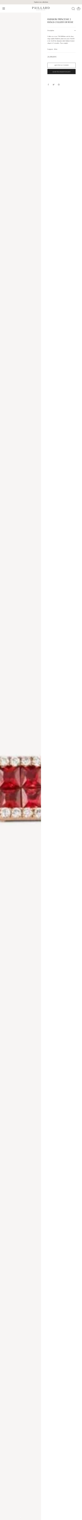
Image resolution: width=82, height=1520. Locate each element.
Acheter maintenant (61, 72)
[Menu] (3, 8)
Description (50, 30)
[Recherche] (73, 8)
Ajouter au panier (61, 65)
